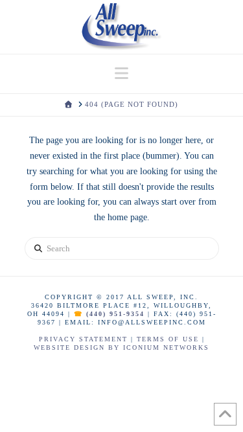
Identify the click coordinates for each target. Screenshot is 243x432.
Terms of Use (168, 339)
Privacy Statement (83, 339)
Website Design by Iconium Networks (121, 347)
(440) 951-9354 (115, 313)
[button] (121, 73)
